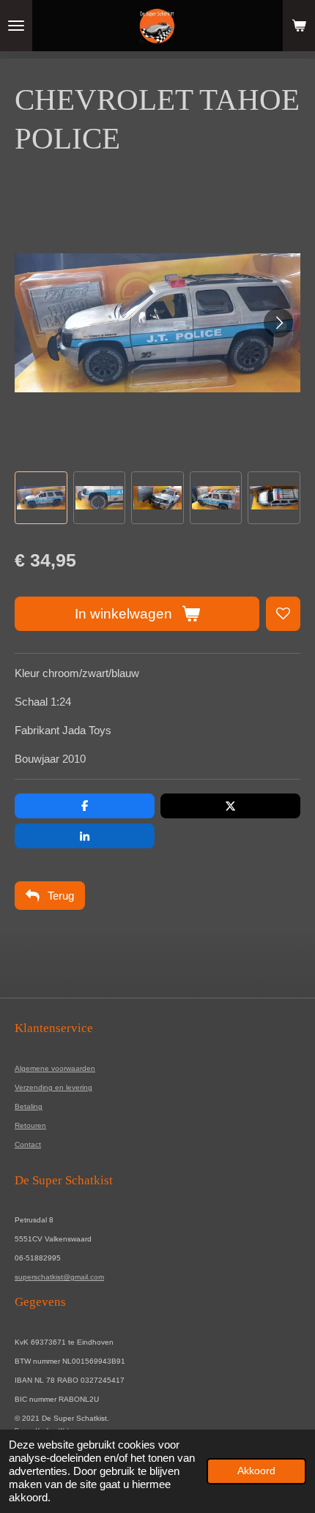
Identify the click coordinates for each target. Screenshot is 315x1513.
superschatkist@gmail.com (59, 1277)
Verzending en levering (53, 1087)
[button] (41, 497)
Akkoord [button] (256, 1470)
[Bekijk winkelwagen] (299, 25)
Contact (28, 1144)
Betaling (28, 1106)
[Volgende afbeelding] (278, 322)
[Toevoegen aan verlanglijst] (283, 614)
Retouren (30, 1125)
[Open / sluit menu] (16, 25)
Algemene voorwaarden (55, 1068)
